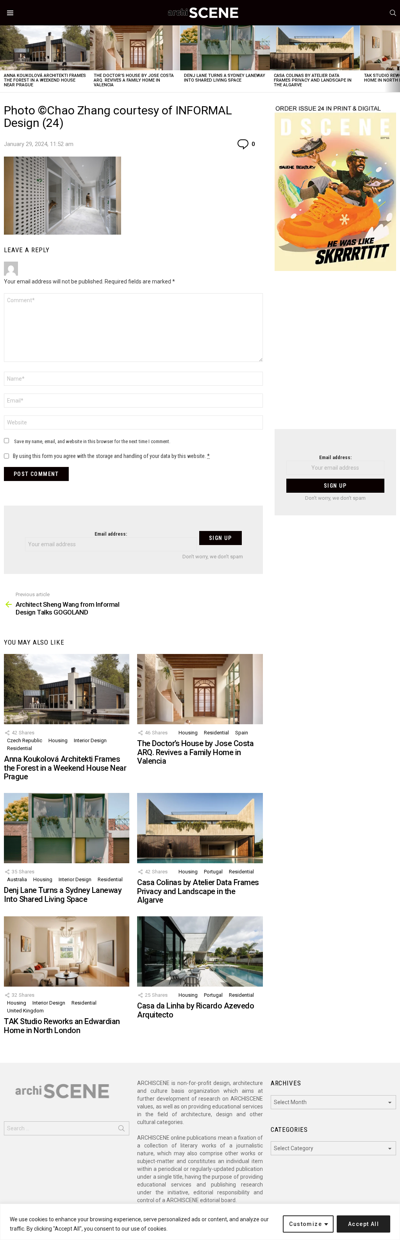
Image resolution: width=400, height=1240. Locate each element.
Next (396, 58)
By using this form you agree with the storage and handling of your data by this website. (111, 456)
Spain (241, 733)
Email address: (111, 534)
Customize (305, 1224)
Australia (17, 879)
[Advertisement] (335, 355)
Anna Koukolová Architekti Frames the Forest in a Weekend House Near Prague (45, 80)
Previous (4, 58)
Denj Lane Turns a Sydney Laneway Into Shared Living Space (224, 78)
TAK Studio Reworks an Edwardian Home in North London (62, 1026)
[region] (200, 1222)
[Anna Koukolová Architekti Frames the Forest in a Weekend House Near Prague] (45, 47)
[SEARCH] (393, 13)
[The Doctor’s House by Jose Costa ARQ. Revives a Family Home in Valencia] (135, 47)
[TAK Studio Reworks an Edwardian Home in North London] (66, 951)
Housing (58, 740)
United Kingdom (25, 1011)
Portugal (213, 872)
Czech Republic (24, 740)
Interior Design (90, 740)
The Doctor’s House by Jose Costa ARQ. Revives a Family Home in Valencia (134, 80)
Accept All (363, 1224)
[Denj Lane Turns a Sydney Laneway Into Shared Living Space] (225, 47)
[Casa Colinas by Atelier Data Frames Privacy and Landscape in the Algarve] (315, 47)
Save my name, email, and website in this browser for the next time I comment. (92, 441)
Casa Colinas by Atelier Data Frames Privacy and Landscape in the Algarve (313, 80)
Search (121, 1129)
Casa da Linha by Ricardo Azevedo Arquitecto (195, 1010)
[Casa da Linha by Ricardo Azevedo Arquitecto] (199, 951)
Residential (19, 748)
